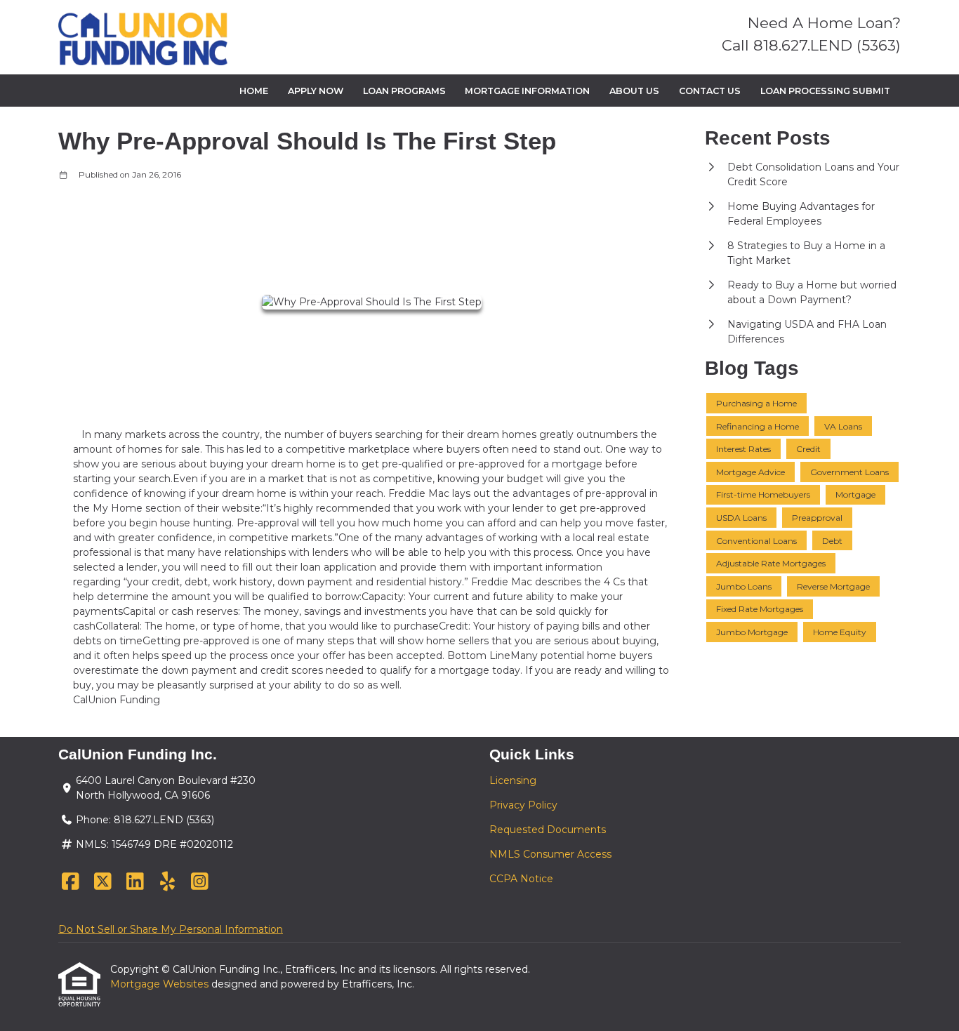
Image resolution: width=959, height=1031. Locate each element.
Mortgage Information (527, 91)
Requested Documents (547, 829)
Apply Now (315, 91)
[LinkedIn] (135, 882)
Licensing (512, 780)
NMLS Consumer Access (550, 854)
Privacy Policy (523, 805)
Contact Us (710, 91)
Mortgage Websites (160, 984)
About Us (634, 91)
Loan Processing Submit (825, 91)
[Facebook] (70, 882)
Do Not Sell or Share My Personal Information (170, 929)
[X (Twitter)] (103, 882)
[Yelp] (167, 882)
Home (253, 91)
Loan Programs (404, 91)
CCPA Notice (521, 878)
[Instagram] (199, 882)
